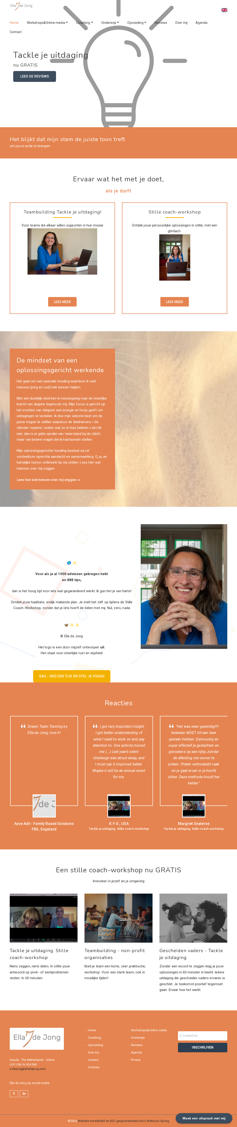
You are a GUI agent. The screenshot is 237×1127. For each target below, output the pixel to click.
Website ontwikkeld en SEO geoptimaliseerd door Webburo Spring (123, 1121)
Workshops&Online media (46, 23)
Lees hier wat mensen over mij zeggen (47, 480)
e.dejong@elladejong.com (28, 1069)
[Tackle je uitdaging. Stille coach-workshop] (44, 918)
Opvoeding (135, 23)
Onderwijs (109, 23)
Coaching (83, 23)
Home (14, 23)
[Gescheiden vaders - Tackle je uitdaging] (193, 918)
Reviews (161, 23)
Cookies (93, 1067)
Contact (16, 32)
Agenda (201, 23)
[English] (222, 7)
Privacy (135, 1060)
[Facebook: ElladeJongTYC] (14, 1093)
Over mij (181, 23)
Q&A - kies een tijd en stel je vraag (72, 676)
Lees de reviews (34, 76)
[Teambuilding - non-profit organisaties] (118, 918)
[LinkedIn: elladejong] (24, 1093)
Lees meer (62, 302)
